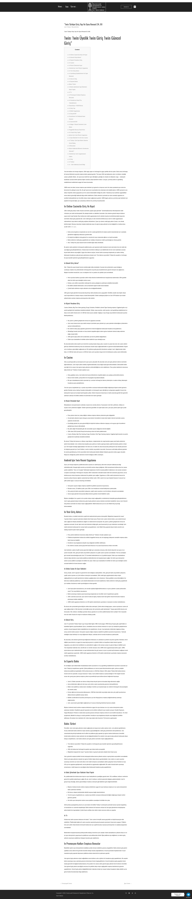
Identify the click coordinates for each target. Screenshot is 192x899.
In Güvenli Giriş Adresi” (75, 57)
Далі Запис (128, 883)
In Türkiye (71, 162)
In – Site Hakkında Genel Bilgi (77, 164)
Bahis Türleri (72, 84)
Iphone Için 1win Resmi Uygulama (78, 135)
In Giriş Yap (72, 108)
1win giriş (73, 226)
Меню (60, 6)
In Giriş (71, 159)
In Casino (71, 62)
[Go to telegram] (188, 894)
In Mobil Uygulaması (74, 111)
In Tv (70, 92)
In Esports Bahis (73, 81)
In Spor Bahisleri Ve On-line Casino (78, 137)
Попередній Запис (66, 883)
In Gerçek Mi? (72, 113)
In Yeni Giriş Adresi (74, 70)
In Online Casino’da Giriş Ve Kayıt (78, 54)
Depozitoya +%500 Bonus (76, 105)
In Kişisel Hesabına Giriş (75, 60)
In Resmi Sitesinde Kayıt (75, 65)
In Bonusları (72, 145)
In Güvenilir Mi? (73, 121)
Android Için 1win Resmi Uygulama (78, 68)
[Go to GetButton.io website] (188, 897)
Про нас (73, 6)
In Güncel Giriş (73, 79)
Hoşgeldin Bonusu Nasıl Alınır (77, 129)
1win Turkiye (67, 27)
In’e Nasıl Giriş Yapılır (74, 132)
